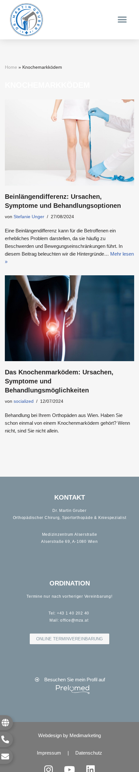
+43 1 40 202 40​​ (73, 613)
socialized (24, 401)
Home (11, 67)
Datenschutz (88, 753)
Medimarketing (85, 735)
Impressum (49, 753)
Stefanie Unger (29, 216)
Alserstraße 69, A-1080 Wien (69, 541)
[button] (122, 20)
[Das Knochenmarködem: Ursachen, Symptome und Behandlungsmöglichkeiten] (69, 318)
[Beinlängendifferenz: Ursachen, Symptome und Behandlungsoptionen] (69, 142)
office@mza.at (74, 620)
